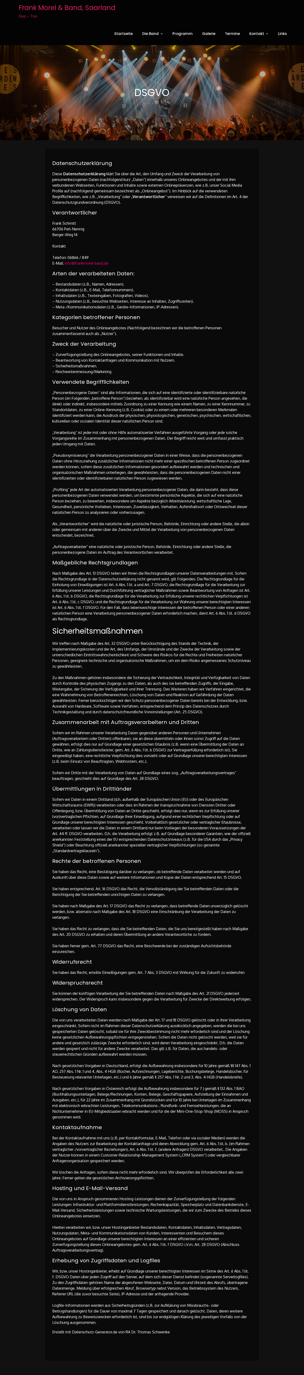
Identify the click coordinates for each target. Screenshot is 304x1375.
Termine (232, 33)
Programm (182, 33)
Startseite (123, 33)
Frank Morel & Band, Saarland (67, 7)
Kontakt (256, 33)
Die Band (150, 33)
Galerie (208, 33)
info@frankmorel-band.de (86, 263)
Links (282, 33)
